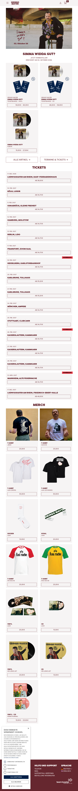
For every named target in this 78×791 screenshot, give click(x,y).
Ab (39, 181)
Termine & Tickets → (56, 159)
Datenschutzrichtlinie (11, 757)
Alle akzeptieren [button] (16, 777)
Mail (36, 771)
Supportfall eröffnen (44, 773)
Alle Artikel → (21, 159)
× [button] (28, 728)
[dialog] (16, 757)
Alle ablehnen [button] (16, 782)
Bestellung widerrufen (45, 776)
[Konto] (60, 3)
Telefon (38, 769)
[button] (16, 786)
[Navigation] (8, 3)
